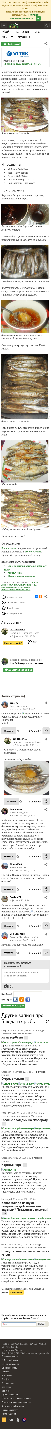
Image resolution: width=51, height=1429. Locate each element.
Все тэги (5, 1390)
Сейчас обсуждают (10, 1364)
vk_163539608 (17, 933)
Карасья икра (15, 572)
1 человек (38, 663)
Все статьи (6, 1387)
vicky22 (5, 1030)
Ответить (8, 730)
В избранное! (13, 44)
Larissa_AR (6, 1199)
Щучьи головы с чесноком (21, 576)
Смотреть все (16, 1292)
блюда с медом (23, 587)
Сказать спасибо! (13, 643)
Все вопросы (8, 1383)
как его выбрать (33, 551)
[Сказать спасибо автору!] (46, 730)
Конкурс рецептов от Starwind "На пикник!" (24, 1247)
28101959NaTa (20, 738)
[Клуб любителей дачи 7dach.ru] (13, 25)
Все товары (7, 1375)
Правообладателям (10, 1410)
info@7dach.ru (15, 1350)
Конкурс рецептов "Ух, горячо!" (27, 1116)
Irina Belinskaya (18, 663)
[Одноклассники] (40, 596)
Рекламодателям (9, 1413)
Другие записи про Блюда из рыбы (22, 1018)
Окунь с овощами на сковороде (25, 1120)
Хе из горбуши (12, 1037)
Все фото (6, 1379)
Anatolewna (16, 809)
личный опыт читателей (11, 585)
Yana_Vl (14, 702)
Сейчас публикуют (10, 1360)
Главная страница (10, 1356)
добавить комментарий (13, 1005)
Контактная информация (13, 1406)
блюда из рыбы (29, 585)
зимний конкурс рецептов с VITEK (15, 590)
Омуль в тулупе (12, 1078)
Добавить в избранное (20, 669)
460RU (4, 1244)
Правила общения (10, 1394)
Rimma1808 (16, 864)
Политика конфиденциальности (16, 1402)
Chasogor (6, 1071)
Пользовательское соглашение (16, 1398)
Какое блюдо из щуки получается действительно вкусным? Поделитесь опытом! (24, 1206)
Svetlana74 (15, 897)
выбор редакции (8, 587)
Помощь (5, 1371)
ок (38, 18)
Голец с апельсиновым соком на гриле (25, 1253)
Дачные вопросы (9, 1367)
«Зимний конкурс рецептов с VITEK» (22, 63)
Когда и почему (9, 548)
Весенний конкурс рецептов (17, 1033)
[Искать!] (47, 25)
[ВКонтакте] (36, 596)
